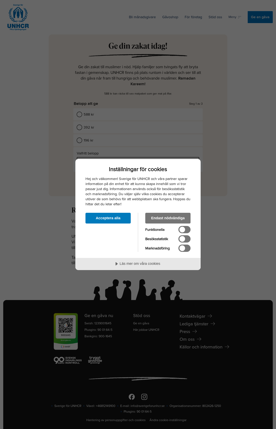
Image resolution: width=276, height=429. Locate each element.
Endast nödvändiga (168, 218)
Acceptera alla (108, 218)
